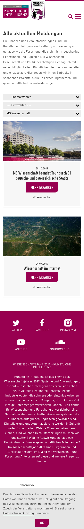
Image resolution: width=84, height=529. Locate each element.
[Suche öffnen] (71, 16)
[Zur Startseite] (16, 11)
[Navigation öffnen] (78, 16)
